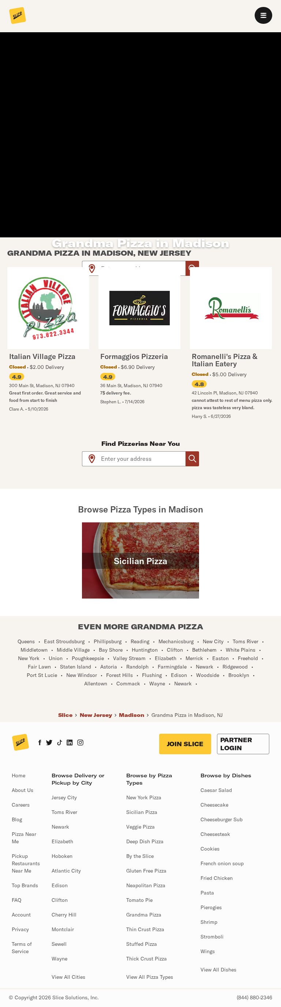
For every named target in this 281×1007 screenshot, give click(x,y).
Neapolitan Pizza (145, 885)
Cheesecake (214, 804)
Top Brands (25, 885)
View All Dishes (218, 969)
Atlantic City (66, 870)
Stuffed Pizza (141, 944)
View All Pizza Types (149, 977)
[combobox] (143, 459)
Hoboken (62, 856)
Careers (21, 804)
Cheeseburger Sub (222, 819)
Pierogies (211, 907)
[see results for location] (91, 268)
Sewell (59, 944)
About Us (22, 790)
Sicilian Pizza (141, 812)
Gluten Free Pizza (146, 870)
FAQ (16, 900)
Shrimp (209, 922)
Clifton (60, 900)
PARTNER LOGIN (236, 744)
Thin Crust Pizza (145, 929)
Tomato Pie (139, 900)
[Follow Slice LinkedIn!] (70, 743)
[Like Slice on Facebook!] (39, 743)
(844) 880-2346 (254, 997)
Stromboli (212, 936)
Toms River (64, 812)
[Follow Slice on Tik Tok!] (59, 743)
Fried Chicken (217, 878)
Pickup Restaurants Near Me (26, 863)
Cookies (210, 848)
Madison (131, 715)
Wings (208, 951)
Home (18, 775)
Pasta (207, 892)
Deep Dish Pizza (145, 841)
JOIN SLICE (185, 744)
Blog (17, 819)
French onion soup (222, 863)
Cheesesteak (215, 834)
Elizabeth (62, 841)
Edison (60, 885)
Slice (65, 715)
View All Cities (68, 977)
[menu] (263, 15)
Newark (60, 826)
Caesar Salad (216, 790)
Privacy (20, 929)
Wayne (59, 958)
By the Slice (140, 856)
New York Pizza (143, 797)
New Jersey (96, 715)
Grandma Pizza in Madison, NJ (187, 715)
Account (21, 914)
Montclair (63, 929)
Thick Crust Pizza (146, 958)
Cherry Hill (64, 914)
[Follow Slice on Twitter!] (49, 743)
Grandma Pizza (143, 914)
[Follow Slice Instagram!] (80, 743)
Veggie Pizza (140, 826)
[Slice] (17, 16)
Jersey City (64, 797)
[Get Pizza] (192, 458)
